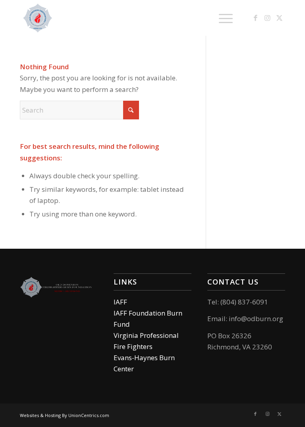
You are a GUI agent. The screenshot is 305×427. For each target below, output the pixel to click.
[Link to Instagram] (267, 18)
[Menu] (222, 18)
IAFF (120, 301)
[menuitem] (222, 18)
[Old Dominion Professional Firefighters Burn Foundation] (38, 18)
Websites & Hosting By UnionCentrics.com (64, 415)
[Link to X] (279, 18)
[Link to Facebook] (255, 18)
